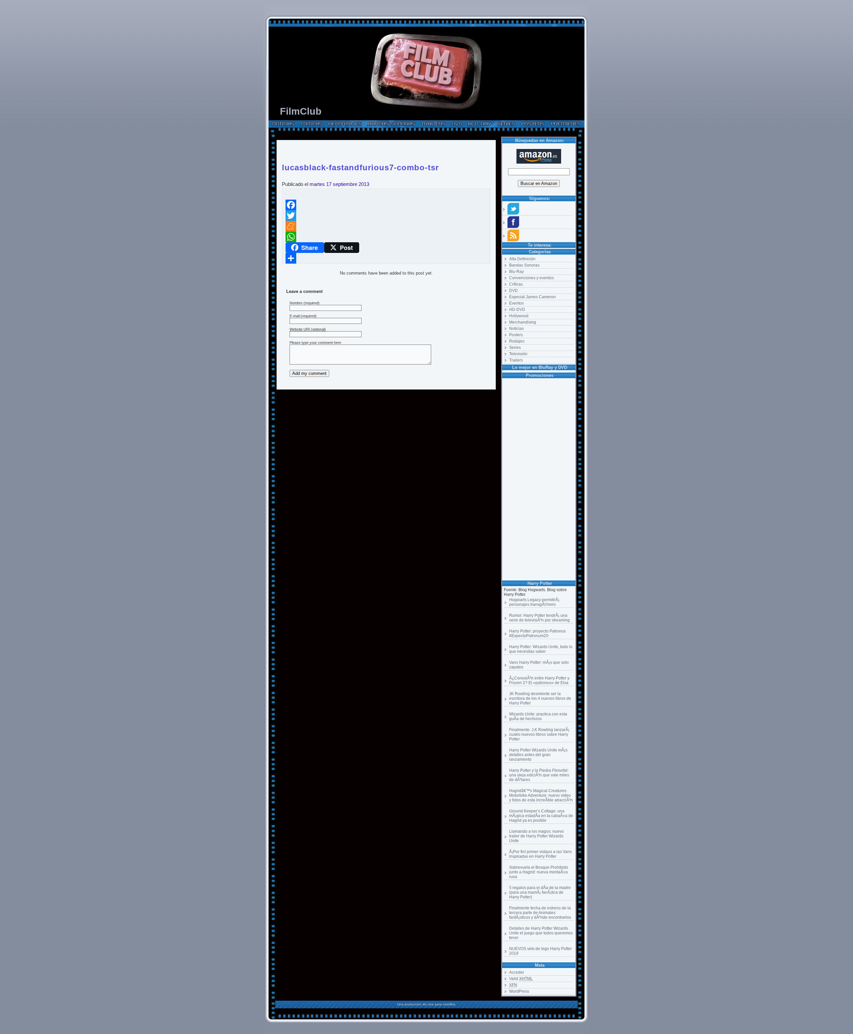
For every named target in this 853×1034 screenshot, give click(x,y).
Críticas (516, 284)
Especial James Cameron (532, 297)
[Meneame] (386, 226)
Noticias (516, 328)
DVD (513, 290)
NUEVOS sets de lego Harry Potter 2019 (540, 951)
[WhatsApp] (386, 237)
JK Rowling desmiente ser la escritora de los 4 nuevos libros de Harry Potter (540, 698)
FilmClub (301, 111)
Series (515, 347)
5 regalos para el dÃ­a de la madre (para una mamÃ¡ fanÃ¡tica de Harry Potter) (540, 892)
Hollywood (518, 316)
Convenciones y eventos (531, 278)
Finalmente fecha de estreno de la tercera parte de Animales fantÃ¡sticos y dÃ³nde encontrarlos (540, 913)
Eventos (516, 303)
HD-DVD (517, 309)
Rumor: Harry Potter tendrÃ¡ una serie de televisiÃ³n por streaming (539, 617)
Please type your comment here (315, 343)
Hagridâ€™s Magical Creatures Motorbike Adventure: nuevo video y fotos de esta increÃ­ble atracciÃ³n (541, 795)
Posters (516, 335)
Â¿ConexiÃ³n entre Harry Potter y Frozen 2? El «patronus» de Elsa (539, 680)
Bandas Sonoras (524, 265)
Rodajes (516, 341)
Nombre (296, 303)
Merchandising (522, 322)
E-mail (295, 316)
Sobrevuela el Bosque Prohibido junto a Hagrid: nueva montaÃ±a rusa (538, 872)
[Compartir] (386, 258)
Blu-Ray (516, 271)
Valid (521, 978)
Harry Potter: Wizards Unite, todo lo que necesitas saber (540, 649)
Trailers (516, 360)
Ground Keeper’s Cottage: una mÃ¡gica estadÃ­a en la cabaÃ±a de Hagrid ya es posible (541, 816)
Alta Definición (522, 259)
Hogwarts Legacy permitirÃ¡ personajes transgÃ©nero (534, 602)
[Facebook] (386, 205)
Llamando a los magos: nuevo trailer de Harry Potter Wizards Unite (536, 836)
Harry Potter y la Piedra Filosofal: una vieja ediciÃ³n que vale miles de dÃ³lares (539, 775)
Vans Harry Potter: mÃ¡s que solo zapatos (539, 664)
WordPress (519, 991)
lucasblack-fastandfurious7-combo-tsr (360, 166)
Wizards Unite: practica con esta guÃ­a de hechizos (538, 716)
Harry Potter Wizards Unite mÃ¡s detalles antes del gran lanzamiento (538, 755)
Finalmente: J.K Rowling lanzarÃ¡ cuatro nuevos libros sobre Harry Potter (539, 734)
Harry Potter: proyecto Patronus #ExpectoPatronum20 (537, 633)
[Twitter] (386, 215)
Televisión (518, 354)
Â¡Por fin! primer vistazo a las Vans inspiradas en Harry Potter (540, 854)
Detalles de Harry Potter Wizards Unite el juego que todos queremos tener (541, 933)
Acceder (516, 972)
